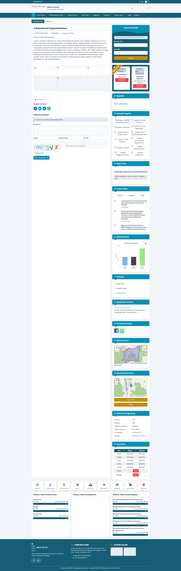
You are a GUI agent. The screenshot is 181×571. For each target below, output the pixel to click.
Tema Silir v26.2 (115, 568)
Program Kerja (121, 288)
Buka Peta (131, 400)
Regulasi (96, 15)
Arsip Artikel (121, 189)
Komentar (37, 124)
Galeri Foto (121, 163)
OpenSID (145, 363)
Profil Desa (40, 15)
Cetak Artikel (40, 99)
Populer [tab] (131, 195)
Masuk (130, 58)
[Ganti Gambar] (39, 153)
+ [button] (116, 347)
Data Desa (85, 15)
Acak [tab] (142, 195)
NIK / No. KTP (118, 41)
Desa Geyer (84, 568)
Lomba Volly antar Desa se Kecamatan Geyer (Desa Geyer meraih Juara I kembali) (134, 203)
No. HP (86, 138)
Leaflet (131, 363)
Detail (131, 405)
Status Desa (118, 15)
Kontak (136, 15)
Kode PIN (117, 49)
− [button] (116, 350)
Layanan (107, 15)
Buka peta (117, 365)
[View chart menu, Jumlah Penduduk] (145, 244)
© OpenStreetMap (138, 363)
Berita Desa (120, 284)
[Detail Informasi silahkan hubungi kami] (71, 82)
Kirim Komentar (40, 158)
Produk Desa (120, 293)
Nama (35, 138)
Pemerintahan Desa (56, 15)
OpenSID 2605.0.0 (95, 568)
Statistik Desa (122, 237)
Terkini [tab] (119, 195)
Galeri (129, 15)
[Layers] (144, 348)
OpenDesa (105, 568)
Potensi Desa (72, 15)
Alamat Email (63, 138)
